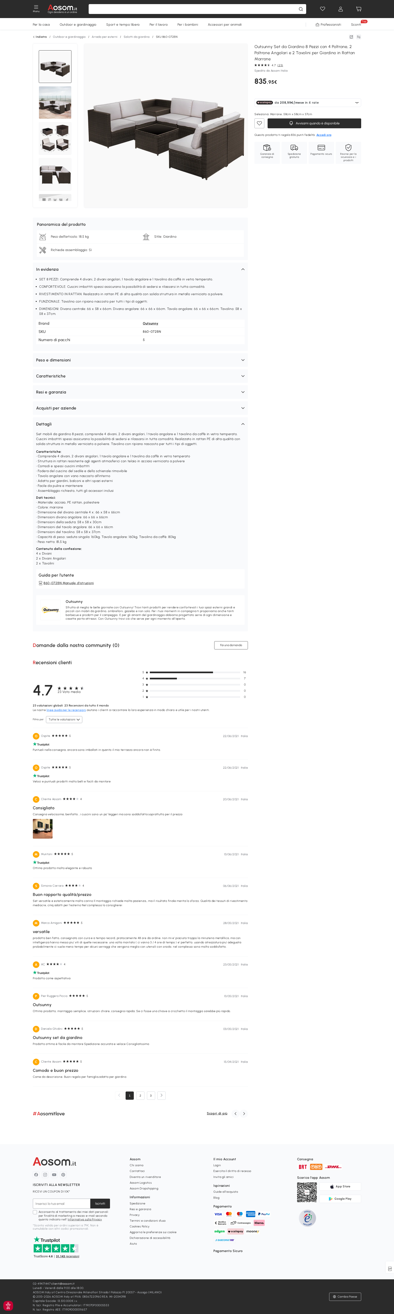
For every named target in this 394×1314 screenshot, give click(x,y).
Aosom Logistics (141, 1182)
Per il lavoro (159, 24)
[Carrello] (358, 9)
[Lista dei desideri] (322, 9)
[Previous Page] (119, 1096)
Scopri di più (217, 1113)
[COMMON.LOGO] (62, 9)
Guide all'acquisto (225, 1192)
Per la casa (41, 24)
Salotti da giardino (137, 37)
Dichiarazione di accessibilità (150, 1238)
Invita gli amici (223, 1177)
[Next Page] (161, 1096)
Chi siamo (136, 1165)
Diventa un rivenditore (145, 1177)
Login (217, 1165)
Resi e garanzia (140, 1209)
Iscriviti (100, 1203)
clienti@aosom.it (62, 1283)
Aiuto (133, 1243)
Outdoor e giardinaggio (78, 24)
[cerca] (301, 9)
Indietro (41, 37)
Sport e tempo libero (123, 24)
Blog (216, 1197)
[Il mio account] (340, 9)
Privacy (135, 1215)
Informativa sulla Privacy (85, 1219)
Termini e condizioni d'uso (148, 1220)
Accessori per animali (225, 24)
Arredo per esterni (105, 37)
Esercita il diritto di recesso (232, 1171)
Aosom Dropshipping (144, 1188)
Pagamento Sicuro (228, 1251)
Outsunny (150, 323)
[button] (140, 269)
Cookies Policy (140, 1226)
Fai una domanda (231, 645)
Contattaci (137, 1171)
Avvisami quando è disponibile (317, 123)
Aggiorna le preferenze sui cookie (153, 1232)
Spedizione (137, 1203)
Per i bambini (188, 24)
